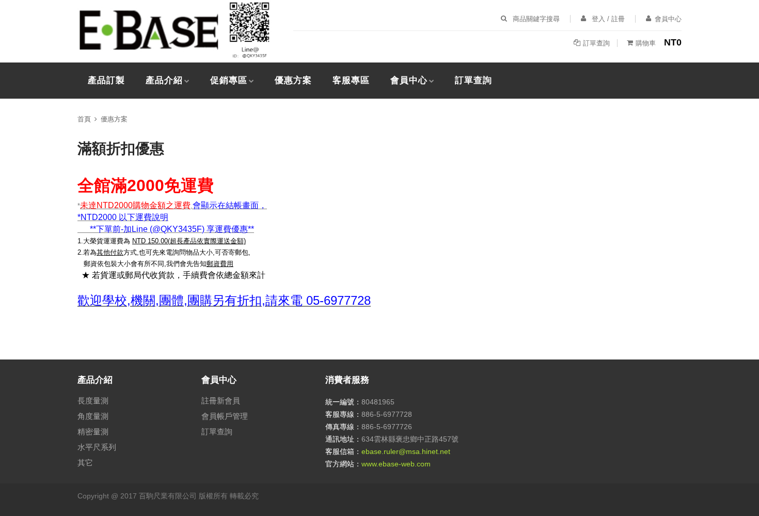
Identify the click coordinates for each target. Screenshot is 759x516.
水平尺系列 (96, 447)
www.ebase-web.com (396, 464)
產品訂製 (106, 80)
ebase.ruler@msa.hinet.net (405, 451)
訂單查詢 (473, 80)
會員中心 (409, 80)
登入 (598, 19)
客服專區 (351, 80)
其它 (85, 462)
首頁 (84, 119)
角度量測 (92, 416)
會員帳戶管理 (224, 416)
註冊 (618, 19)
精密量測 (92, 431)
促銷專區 (228, 80)
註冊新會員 (220, 400)
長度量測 (92, 400)
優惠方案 (293, 80)
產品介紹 (164, 80)
